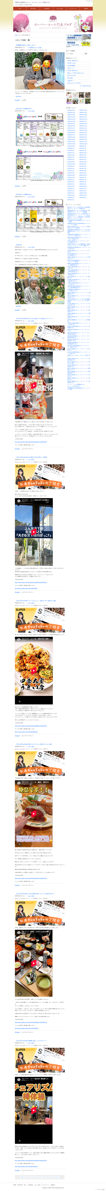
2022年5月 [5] (82, 157)
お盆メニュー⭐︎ (71, 68)
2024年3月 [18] (83, 139)
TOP (16, 35)
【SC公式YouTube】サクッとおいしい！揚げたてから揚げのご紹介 (36, 600)
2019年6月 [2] (82, 188)
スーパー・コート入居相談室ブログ (76, 384)
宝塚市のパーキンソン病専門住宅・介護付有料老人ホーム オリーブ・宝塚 (78, 217)
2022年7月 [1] (82, 155)
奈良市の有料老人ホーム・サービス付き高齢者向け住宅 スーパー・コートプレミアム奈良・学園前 (78, 300)
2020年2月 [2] (82, 184)
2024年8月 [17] (71, 134)
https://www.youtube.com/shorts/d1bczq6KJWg (26, 1166)
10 (50, 1177)
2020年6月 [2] (70, 181)
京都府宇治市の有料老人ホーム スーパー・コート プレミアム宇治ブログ (78, 235)
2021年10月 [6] (71, 164)
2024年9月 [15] (83, 132)
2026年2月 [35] (71, 117)
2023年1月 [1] (70, 152)
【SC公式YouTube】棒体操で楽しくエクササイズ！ (31, 1040)
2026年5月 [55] (83, 112)
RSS (25, 1185)
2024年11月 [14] (83, 130)
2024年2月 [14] (71, 141)
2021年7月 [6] (82, 166)
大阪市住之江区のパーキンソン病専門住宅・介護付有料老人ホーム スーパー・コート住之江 (78, 214)
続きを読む (18, 96)
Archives (33, 8)
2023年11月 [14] (83, 143)
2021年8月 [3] (70, 166)
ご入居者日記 (46, 8)
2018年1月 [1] (70, 199)
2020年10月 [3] (71, 177)
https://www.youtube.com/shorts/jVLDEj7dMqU (26, 588)
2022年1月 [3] (82, 159)
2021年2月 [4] (70, 173)
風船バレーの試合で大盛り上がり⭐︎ (75, 73)
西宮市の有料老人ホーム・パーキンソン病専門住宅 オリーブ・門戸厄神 (78, 227)
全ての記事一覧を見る (85, 86)
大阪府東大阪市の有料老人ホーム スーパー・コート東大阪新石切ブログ (78, 286)
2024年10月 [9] (71, 132)
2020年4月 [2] (70, 184)
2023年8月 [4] (70, 148)
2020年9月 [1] (82, 177)
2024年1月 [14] (83, 141)
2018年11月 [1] (71, 195)
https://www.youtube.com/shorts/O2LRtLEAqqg (26, 731)
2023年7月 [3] (82, 148)
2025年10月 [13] (71, 121)
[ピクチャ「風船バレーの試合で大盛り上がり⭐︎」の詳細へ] (75, 98)
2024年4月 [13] (71, 139)
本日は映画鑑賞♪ (71, 65)
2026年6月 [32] (71, 112)
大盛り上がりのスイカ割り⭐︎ (74, 83)
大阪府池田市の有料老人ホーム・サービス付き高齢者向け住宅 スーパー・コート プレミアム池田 (78, 231)
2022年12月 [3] (83, 152)
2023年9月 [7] (82, 146)
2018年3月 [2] (82, 197)
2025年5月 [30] (83, 123)
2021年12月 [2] (71, 161)
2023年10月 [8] (71, 146)
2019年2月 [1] (82, 190)
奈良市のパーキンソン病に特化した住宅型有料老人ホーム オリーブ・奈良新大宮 (78, 208)
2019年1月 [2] (70, 193)
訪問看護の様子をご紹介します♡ (26, 45)
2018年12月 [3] (83, 193)
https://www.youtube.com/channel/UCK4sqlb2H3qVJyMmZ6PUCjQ (31, 442)
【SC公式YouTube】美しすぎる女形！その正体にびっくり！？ (35, 318)
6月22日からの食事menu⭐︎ (23, 108)
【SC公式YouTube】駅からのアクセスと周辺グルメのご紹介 (34, 744)
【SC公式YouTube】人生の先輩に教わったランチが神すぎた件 (35, 893)
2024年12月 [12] (71, 130)
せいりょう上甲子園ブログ (73, 386)
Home (14, 1185)
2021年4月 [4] (70, 170)
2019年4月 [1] (70, 190)
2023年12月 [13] (71, 143)
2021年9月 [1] (82, 164)
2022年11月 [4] (71, 155)
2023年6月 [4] (70, 150)
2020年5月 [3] (82, 181)
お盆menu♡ (70, 80)
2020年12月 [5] (71, 175)
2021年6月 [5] (70, 168)
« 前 (22, 1177)
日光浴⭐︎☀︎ (19, 245)
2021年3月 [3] (82, 170)
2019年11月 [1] (71, 186)
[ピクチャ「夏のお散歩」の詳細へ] (88, 98)
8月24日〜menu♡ (71, 63)
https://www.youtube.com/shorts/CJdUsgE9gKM (26, 1028)
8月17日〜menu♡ (71, 75)
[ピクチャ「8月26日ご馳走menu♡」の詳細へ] (69, 92)
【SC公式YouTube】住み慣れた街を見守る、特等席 (31, 457)
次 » (57, 1177)
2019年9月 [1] (70, 188)
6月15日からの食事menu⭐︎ (23, 194)
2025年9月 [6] (82, 121)
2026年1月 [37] (83, 117)
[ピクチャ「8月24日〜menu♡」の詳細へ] (75, 92)
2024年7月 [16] (83, 134)
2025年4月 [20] (71, 126)
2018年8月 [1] (70, 197)
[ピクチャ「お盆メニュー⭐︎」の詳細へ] (88, 92)
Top (20, 8)
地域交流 (86, 8)
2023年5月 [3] (82, 150)
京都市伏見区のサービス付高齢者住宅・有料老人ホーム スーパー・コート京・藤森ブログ (78, 244)
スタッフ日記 (60, 8)
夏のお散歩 (70, 78)
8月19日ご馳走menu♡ (72, 70)
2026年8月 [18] (71, 110)
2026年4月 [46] (71, 114)
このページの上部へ (101, 1189)
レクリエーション (73, 8)
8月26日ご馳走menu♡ (72, 60)
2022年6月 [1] (70, 157)
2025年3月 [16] (83, 126)
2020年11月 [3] (83, 175)
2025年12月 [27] (71, 119)
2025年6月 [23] (71, 123)
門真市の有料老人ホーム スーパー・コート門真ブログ (32, 2)
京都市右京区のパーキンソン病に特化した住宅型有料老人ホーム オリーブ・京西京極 (78, 211)
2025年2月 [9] (70, 128)
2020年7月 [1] (82, 179)
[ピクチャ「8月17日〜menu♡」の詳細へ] (81, 98)
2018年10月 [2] (83, 195)
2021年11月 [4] (83, 161)
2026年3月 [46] (83, 114)
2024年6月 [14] (71, 137)
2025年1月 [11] (83, 128)
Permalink (17, 100)
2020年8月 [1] (70, 179)
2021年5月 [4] (82, 168)
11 (53, 1177)
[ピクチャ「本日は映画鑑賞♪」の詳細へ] (81, 92)
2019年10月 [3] (83, 186)
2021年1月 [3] (82, 173)
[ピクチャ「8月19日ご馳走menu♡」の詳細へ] (69, 98)
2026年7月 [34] (83, 110)
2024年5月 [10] (83, 137)
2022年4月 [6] (70, 159)
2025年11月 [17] (83, 119)
